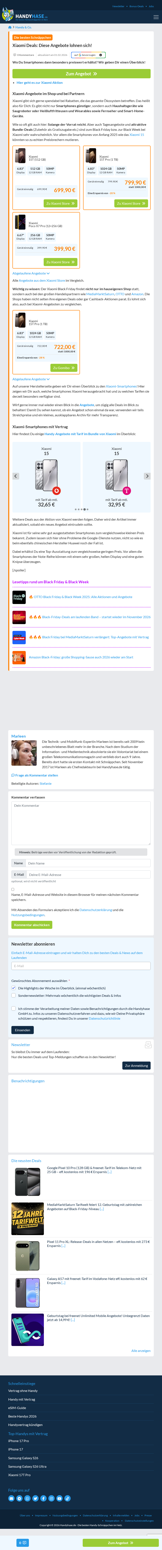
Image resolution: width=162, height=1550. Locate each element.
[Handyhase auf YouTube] (59, 1498)
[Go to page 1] (76, 509)
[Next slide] (147, 476)
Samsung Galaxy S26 (23, 1458)
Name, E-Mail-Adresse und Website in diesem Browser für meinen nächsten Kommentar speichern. (75, 897)
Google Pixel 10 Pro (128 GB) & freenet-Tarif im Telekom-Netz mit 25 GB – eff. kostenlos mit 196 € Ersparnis (94, 1170)
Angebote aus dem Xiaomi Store (42, 280)
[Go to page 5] (87, 509)
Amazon (137, 294)
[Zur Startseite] (10, 27)
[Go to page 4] (84, 509)
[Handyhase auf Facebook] (43, 1498)
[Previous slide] (15, 476)
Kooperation (112, 1520)
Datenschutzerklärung (96, 910)
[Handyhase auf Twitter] (35, 1498)
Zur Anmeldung (136, 1065)
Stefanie (45, 783)
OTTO (120, 294)
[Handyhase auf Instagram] (51, 1498)
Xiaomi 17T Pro (19, 1475)
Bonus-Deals (137, 6)
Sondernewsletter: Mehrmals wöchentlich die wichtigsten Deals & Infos (69, 995)
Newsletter (118, 6)
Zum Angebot (79, 73)
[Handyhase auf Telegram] (19, 1498)
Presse (148, 1515)
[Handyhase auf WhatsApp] (27, 1498)
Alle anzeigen (141, 1351)
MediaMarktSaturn (100, 294)
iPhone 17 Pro (18, 1441)
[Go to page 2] (79, 509)
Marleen (18, 736)
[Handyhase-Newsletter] (11, 1498)
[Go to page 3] (81, 509)
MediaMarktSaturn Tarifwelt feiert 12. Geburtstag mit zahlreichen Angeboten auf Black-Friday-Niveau (94, 1206)
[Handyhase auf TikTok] (67, 1498)
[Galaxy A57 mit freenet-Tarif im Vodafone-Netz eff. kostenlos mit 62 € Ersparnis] (27, 1292)
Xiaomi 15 (137, 134)
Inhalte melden (121, 1515)
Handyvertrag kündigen (25, 1425)
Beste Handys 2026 (22, 1416)
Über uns (25, 1515)
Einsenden (22, 1030)
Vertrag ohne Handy (23, 1391)
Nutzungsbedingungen (28, 915)
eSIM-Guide (17, 1408)
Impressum (41, 1515)
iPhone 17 (15, 1449)
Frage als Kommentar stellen (36, 775)
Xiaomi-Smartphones (121, 386)
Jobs (151, 6)
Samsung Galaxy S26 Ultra (27, 1466)
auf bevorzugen (85, 55)
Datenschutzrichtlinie (104, 1018)
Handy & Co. (23, 27)
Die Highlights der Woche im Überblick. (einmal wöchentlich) (62, 988)
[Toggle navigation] (156, 17)
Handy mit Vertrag (21, 1399)
